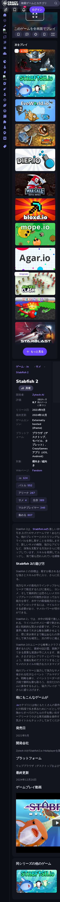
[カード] (4, 83)
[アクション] (4, 72)
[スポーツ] (4, 105)
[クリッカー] (4, 89)
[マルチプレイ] (4, 48)
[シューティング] (4, 100)
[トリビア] (4, 116)
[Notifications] (23, 9)
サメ (38, 366)
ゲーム (20, 366)
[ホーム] (4, 15)
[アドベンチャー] (4, 78)
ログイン (37, 9)
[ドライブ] (4, 111)
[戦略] (4, 132)
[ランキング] (4, 53)
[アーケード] (4, 67)
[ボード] (4, 127)
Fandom (37, 470)
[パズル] (4, 122)
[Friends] (6, 9)
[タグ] (4, 146)
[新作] (4, 26)
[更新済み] (4, 37)
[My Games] (15, 9)
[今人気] (4, 31)
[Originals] (4, 42)
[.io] (4, 61)
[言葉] (4, 138)
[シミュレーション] (4, 94)
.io (27, 366)
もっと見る (37, 351)
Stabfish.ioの (41, 529)
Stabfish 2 (22, 372)
